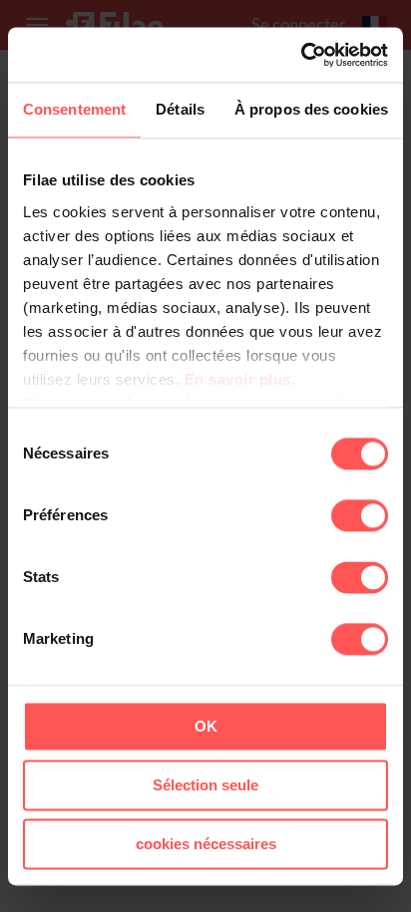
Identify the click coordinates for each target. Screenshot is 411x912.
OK (206, 726)
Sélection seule (205, 784)
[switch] (359, 515)
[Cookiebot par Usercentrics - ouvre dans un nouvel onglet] (300, 55)
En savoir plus (238, 379)
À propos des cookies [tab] (311, 109)
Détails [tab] (180, 109)
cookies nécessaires (206, 843)
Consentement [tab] (74, 109)
